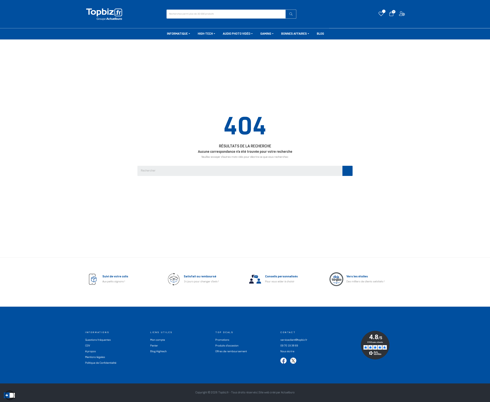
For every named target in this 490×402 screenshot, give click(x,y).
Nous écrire (287, 351)
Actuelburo (288, 392)
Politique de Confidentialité (100, 363)
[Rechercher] (291, 14)
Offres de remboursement (231, 351)
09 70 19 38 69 (289, 346)
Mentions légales (95, 357)
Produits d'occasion (226, 346)
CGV (87, 346)
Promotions (222, 340)
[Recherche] (347, 171)
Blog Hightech (158, 351)
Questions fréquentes (98, 340)
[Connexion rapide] (402, 14)
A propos (90, 351)
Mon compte (157, 340)
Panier (154, 346)
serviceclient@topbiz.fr (293, 340)
